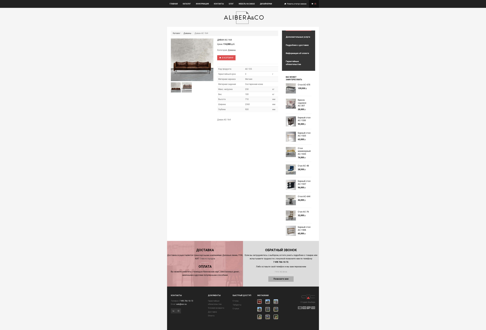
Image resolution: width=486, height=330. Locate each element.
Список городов (207, 258)
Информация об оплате (297, 53)
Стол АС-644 (304, 196)
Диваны (187, 33)
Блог (231, 4)
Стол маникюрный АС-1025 (304, 151)
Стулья (236, 308)
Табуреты (237, 305)
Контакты (219, 4)
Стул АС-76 (303, 212)
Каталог (187, 4)
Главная (174, 4)
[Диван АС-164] (192, 60)
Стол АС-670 (304, 84)
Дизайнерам (266, 4)
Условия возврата (216, 308)
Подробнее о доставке (297, 45)
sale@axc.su (181, 304)
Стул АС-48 (303, 166)
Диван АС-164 (224, 40)
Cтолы (236, 301)
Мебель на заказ (247, 4)
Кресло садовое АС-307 (302, 103)
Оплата (211, 316)
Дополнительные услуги (298, 37)
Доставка (212, 312)
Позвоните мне (281, 279)
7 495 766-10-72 (186, 301)
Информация (202, 4)
